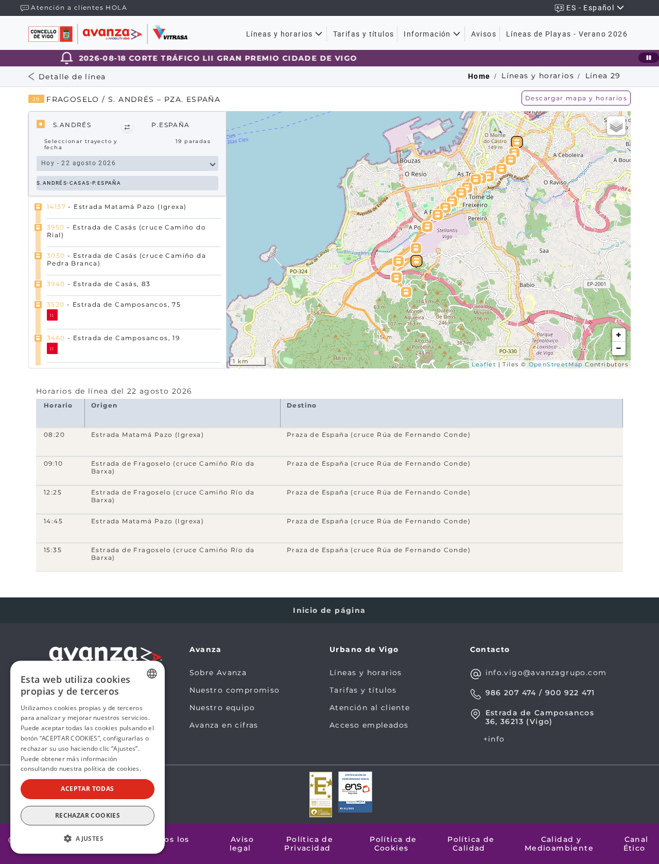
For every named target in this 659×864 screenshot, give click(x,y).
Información (428, 34)
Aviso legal (242, 844)
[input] (122, 163)
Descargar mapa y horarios (576, 98)
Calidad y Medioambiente (559, 844)
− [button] (619, 348)
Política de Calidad (470, 844)
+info (494, 739)
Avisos (483, 34)
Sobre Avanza (218, 672)
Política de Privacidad (308, 844)
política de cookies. (112, 768)
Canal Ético (636, 844)
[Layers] (616, 125)
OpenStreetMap (556, 364)
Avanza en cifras (223, 725)
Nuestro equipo (222, 707)
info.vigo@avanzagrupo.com (546, 672)
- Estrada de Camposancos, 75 (114, 304)
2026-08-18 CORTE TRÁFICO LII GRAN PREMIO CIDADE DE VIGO (199, 58)
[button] (127, 127)
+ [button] (619, 335)
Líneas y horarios (280, 34)
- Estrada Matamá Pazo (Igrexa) (116, 206)
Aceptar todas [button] (87, 788)
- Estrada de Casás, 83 (99, 284)
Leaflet (484, 364)
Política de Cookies (393, 844)
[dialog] (87, 757)
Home (479, 76)
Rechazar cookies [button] (87, 815)
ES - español (591, 8)
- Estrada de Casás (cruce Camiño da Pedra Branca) (126, 259)
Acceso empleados (369, 725)
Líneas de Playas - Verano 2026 (567, 34)
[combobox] (152, 673)
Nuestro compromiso (234, 690)
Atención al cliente (370, 707)
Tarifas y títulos (363, 34)
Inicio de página (329, 610)
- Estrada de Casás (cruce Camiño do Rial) (126, 230)
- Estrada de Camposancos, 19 (113, 338)
